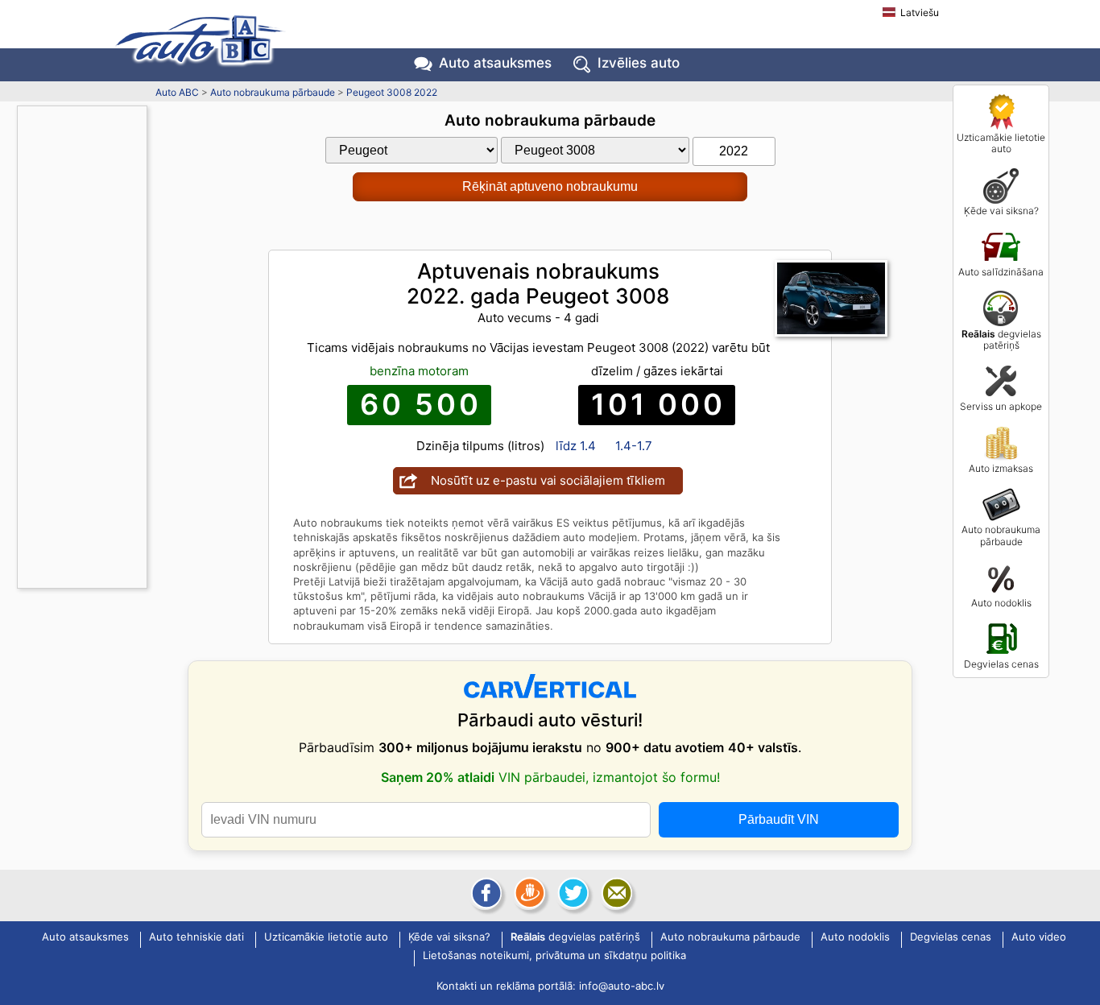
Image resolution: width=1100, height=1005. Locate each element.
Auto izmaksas (1001, 468)
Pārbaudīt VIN (778, 819)
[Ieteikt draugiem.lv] (528, 893)
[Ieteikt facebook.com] (485, 893)
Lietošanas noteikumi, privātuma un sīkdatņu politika (554, 956)
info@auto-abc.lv (621, 985)
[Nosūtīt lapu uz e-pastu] (615, 893)
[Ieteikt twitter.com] (572, 893)
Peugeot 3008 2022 (391, 92)
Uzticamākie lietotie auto (1001, 143)
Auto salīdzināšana (1001, 272)
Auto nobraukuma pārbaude (1000, 535)
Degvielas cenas (1001, 664)
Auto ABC (177, 92)
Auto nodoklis (1001, 603)
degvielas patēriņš (1001, 339)
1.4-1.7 (633, 445)
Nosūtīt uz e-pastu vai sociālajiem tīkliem (548, 480)
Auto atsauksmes (495, 63)
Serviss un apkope (1001, 406)
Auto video (1038, 937)
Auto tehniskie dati (196, 937)
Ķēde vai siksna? (1001, 211)
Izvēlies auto (639, 63)
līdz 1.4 (576, 445)
